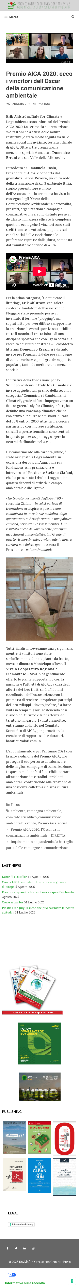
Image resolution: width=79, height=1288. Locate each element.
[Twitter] (16, 1248)
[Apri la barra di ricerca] (73, 17)
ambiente (18, 810)
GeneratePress (60, 1262)
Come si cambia (12, 902)
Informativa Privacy (22, 1224)
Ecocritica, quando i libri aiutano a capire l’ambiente (38, 892)
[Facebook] (7, 1248)
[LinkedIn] (24, 1248)
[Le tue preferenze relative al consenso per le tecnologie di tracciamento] (72, 1281)
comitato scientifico (21, 817)
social (62, 823)
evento (30, 823)
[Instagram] (33, 1248)
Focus (15, 804)
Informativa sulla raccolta (25, 1283)
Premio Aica (47, 823)
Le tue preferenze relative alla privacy (43, 1274)
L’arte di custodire (14, 877)
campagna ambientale (44, 810)
